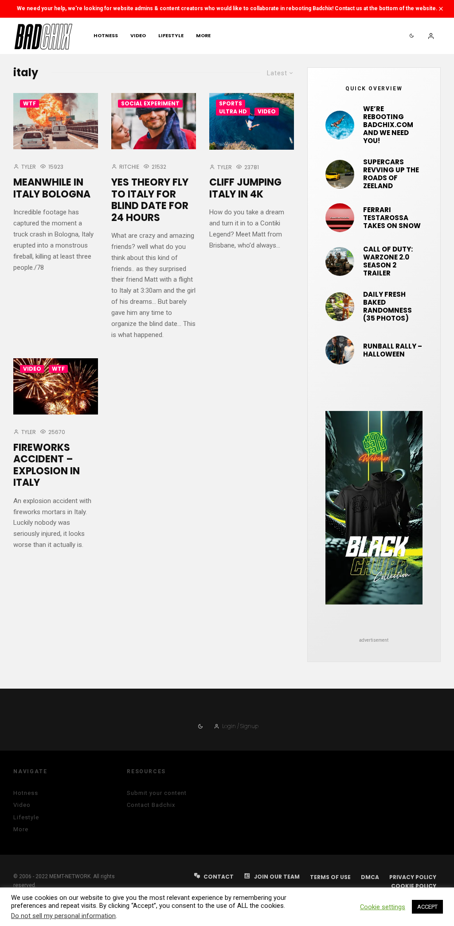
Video (138, 35)
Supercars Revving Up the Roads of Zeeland (391, 174)
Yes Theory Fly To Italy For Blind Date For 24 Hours (149, 200)
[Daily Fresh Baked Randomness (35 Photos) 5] (339, 306)
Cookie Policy (413, 886)
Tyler (28, 166)
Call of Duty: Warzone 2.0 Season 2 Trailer (388, 261)
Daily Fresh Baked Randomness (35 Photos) (387, 306)
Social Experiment (150, 103)
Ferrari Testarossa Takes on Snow (392, 218)
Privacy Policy (412, 877)
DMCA (370, 877)
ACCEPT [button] (427, 906)
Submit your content (157, 793)
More (203, 35)
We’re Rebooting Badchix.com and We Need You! (388, 125)
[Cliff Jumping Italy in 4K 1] (251, 121)
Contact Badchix (151, 805)
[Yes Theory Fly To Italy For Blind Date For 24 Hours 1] (153, 121)
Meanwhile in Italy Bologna (51, 188)
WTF (29, 103)
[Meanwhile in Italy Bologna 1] (55, 121)
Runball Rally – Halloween (392, 350)
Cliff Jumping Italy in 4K (245, 188)
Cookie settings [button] (382, 907)
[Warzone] (339, 261)
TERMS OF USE (330, 877)
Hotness (106, 35)
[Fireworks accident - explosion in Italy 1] (55, 386)
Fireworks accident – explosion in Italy (46, 465)
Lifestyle (171, 35)
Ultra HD (233, 111)
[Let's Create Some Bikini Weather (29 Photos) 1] (339, 125)
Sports (230, 103)
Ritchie (128, 166)
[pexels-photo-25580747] (339, 217)
